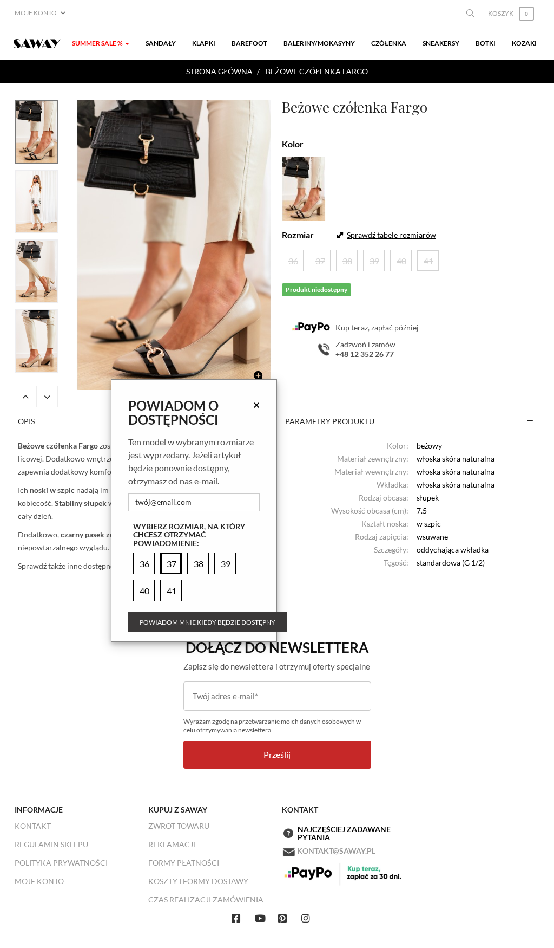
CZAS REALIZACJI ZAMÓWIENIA (205, 899)
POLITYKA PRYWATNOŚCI (61, 862)
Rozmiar (298, 235)
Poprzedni (25, 396)
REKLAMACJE (172, 844)
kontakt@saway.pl (336, 850)
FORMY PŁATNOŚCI (183, 862)
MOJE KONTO (39, 881)
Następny (47, 396)
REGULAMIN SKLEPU (51, 844)
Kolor (293, 144)
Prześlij (277, 754)
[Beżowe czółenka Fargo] (174, 245)
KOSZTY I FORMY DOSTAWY (198, 881)
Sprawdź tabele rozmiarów (391, 234)
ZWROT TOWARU (178, 825)
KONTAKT (33, 825)
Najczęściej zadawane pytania (344, 833)
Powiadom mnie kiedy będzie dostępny (207, 622)
